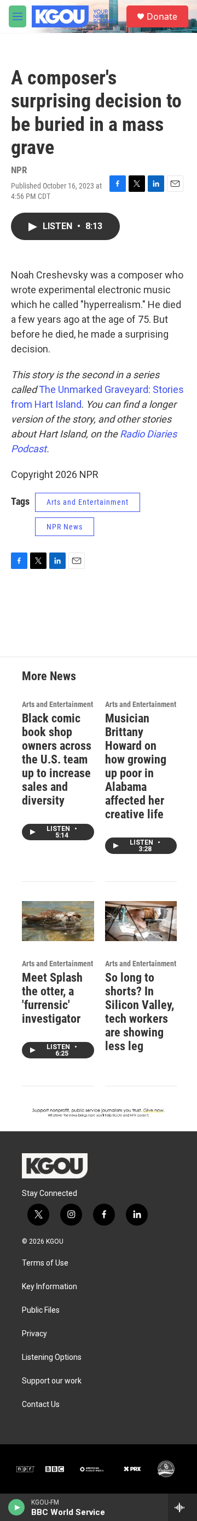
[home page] (55, 1165)
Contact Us (41, 1404)
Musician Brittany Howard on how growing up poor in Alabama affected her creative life (135, 766)
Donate (162, 16)
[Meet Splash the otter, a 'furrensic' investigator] (58, 921)
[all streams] (182, 1507)
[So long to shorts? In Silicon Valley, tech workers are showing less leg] (141, 921)
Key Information (49, 1287)
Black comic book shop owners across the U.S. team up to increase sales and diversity (56, 759)
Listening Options (52, 1357)
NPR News (65, 526)
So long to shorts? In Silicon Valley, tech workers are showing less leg (139, 1012)
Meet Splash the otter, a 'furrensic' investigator (52, 998)
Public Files (41, 1310)
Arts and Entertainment (88, 502)
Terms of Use (45, 1263)
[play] (17, 1507)
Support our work (52, 1381)
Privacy (34, 1334)
